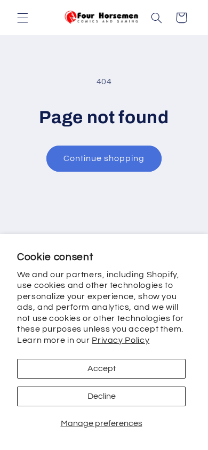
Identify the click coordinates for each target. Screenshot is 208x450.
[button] (22, 17)
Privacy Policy (120, 340)
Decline (101, 396)
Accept (101, 368)
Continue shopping (104, 158)
